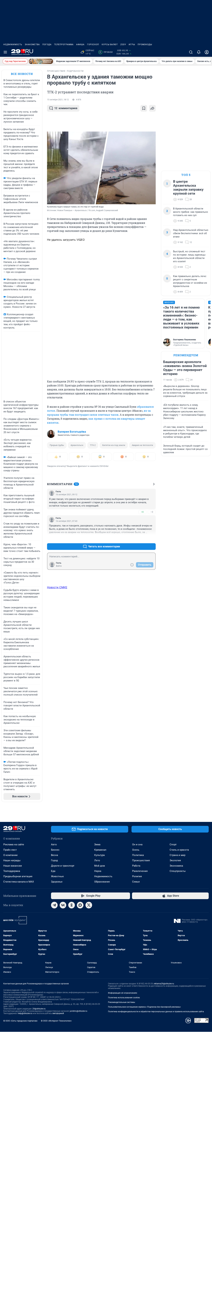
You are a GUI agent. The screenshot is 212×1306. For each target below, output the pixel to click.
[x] (88, 905)
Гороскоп (93, 44)
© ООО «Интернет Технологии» (56, 1021)
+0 (142, 512)
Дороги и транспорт (62, 865)
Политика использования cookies (124, 997)
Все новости (22, 74)
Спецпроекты (178, 871)
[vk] (63, 905)
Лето (97, 860)
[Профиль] (207, 52)
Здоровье (56, 881)
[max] (80, 905)
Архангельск (77, 445)
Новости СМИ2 (57, 587)
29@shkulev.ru (39, 1009)
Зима (97, 844)
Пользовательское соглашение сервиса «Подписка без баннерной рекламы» (144, 1007)
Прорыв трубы (57, 445)
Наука (97, 871)
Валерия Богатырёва (72, 431)
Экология (175, 860)
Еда (53, 871)
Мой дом (99, 865)
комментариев (65, 108)
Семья (136, 881)
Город (54, 860)
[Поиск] (191, 52)
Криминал (100, 849)
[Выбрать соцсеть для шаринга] (152, 108)
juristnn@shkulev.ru (78, 1011)
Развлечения (140, 871)
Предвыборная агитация (17, 876)
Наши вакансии (12, 865)
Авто (54, 844)
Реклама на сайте (13, 844)
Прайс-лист (10, 849)
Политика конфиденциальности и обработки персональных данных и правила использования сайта (156, 1011)
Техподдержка (11, 871)
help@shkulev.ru (25, 1013)
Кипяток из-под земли (113, 445)
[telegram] (54, 905)
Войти (59, 566)
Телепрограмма (64, 44)
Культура (99, 855)
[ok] (71, 905)
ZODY (123, 44)
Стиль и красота (179, 849)
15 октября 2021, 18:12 (58, 99)
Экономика (176, 865)
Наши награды (12, 860)
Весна (54, 855)
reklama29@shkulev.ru (164, 983)
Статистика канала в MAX (18, 881)
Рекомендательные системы (121, 1002)
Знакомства (32, 44)
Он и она (137, 844)
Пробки (106, 52)
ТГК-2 (93, 445)
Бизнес (55, 849)
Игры (132, 44)
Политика (138, 855)
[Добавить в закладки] (143, 108)
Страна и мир (177, 855)
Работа (136, 865)
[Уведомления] (199, 52)
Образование (102, 881)
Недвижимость (12, 44)
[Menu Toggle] (5, 52)
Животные (57, 876)
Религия (137, 876)
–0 (151, 512)
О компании (10, 855)
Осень (135, 849)
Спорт (173, 844)
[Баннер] (41, 61)
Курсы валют (110, 44)
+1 (142, 538)
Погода (47, 44)
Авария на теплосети (142, 445)
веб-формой (58, 1013)
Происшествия (141, 860)
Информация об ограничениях (122, 993)
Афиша (80, 44)
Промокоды (145, 44)
